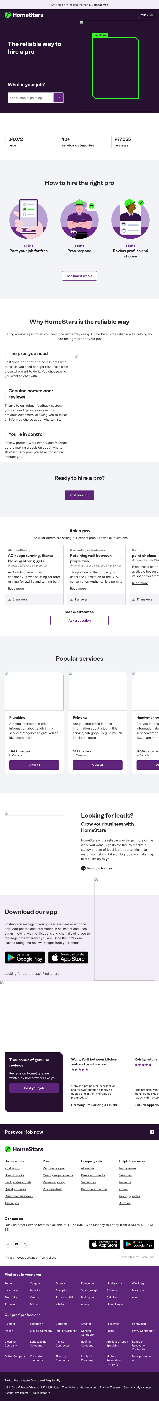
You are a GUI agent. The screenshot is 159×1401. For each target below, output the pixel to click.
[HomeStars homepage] (27, 15)
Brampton (62, 1290)
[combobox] (36, 97)
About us (87, 1168)
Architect (86, 1323)
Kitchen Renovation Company (113, 1360)
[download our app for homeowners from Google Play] (25, 958)
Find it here (51, 974)
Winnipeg (138, 1283)
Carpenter (62, 1323)
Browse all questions (112, 538)
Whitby (60, 1304)
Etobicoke (11, 1297)
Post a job (12, 1168)
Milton (34, 1304)
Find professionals (18, 1182)
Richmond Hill (64, 1297)
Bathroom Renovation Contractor (139, 1345)
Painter (110, 1330)
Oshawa (111, 1290)
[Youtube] (16, 1244)
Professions (127, 1168)
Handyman (139, 1323)
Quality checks (15, 1189)
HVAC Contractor (143, 1330)
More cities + (114, 1304)
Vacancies (88, 1182)
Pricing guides (129, 1196)
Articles (124, 1203)
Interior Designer (66, 1330)
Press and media (93, 1175)
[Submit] (58, 97)
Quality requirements (58, 1175)
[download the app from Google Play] (138, 1244)
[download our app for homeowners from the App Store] (68, 958)
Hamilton (35, 1290)
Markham (138, 1290)
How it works (14, 1175)
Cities (123, 1189)
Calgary (35, 1283)
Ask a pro (12, 1203)
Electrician (36, 1323)
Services (125, 1175)
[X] (25, 1244)
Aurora (85, 1304)
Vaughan (35, 1297)
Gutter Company (15, 1356)
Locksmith (112, 1323)
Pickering (10, 1304)
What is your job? (26, 84)
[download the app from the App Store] (104, 1244)
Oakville (111, 1297)
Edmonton (87, 1283)
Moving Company (41, 1330)
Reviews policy (54, 1182)
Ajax (134, 1297)
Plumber (10, 1323)
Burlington (87, 1297)
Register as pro (54, 1168)
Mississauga (114, 1283)
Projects (125, 1182)
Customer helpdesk (19, 1196)
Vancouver (11, 1290)
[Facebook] (8, 1244)
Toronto (9, 1283)
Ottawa (60, 1283)
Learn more (24, 738)
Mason (9, 1330)
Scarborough (89, 1290)
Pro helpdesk (52, 1189)
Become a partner (94, 1189)
